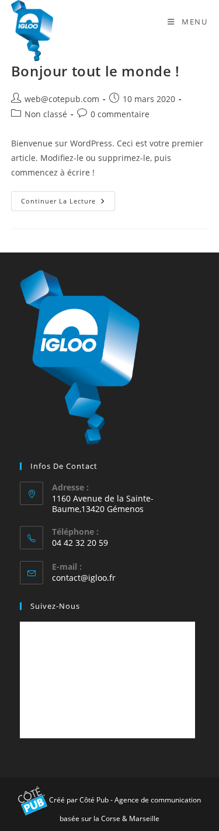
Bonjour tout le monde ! (95, 70)
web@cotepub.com (62, 98)
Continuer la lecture (68, 203)
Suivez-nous (55, 606)
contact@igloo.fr (84, 577)
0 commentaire (120, 114)
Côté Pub (94, 800)
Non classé (46, 114)
